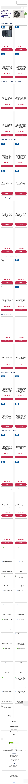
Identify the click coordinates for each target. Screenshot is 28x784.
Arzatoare (7, 672)
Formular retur (14, 774)
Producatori (14, 724)
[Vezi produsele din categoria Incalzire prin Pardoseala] (7, 565)
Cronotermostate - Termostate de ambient (21, 644)
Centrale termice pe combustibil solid (21, 702)
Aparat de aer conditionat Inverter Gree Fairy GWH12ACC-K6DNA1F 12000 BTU (20, 215)
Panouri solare (21, 556)
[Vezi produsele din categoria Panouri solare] (21, 550)
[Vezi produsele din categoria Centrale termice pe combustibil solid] (21, 695)
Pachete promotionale (14, 726)
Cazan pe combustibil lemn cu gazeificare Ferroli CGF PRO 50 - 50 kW (7, 300)
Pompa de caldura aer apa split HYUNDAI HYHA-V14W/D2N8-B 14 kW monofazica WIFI (21, 184)
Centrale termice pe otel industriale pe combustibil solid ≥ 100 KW (21, 687)
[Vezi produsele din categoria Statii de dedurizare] (7, 608)
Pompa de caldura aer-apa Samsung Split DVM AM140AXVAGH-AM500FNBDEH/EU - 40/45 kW (21, 390)
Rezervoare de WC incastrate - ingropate (7, 716)
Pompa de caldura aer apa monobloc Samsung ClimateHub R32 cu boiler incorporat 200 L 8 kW (7, 417)
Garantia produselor (14, 755)
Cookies (14, 777)
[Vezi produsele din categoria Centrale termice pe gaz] (7, 623)
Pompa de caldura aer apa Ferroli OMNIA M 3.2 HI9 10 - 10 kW (7, 474)
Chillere (21, 571)
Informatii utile (14, 729)
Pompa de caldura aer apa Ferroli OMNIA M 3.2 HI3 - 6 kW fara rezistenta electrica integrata (7, 448)
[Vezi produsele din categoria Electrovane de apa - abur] (7, 637)
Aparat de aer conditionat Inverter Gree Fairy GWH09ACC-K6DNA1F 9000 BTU (7, 215)
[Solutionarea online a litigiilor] (14, 782)
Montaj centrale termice (14, 756)
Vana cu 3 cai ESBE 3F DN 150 (7, 358)
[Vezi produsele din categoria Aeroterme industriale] (7, 594)
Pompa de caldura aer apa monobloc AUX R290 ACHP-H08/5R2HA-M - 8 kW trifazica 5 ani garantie (7, 68)
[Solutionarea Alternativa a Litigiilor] (13, 782)
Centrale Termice (7, 556)
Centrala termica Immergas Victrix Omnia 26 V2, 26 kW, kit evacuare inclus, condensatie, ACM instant (21, 506)
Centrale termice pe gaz (7, 629)
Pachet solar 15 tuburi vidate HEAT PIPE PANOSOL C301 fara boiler (7, 98)
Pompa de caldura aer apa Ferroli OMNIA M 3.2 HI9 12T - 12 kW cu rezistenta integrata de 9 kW (21, 475)
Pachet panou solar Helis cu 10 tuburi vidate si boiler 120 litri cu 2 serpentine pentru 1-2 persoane (21, 126)
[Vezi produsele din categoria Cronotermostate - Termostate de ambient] (21, 637)
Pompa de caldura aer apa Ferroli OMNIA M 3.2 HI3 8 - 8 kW (21, 447)
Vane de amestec (21, 600)
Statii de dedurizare (7, 614)
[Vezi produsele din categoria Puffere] (21, 666)
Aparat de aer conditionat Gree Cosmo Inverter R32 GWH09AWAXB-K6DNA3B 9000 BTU (21, 243)
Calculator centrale (14, 775)
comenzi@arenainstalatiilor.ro (14, 766)
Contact (14, 736)
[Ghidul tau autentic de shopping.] (16, 743)
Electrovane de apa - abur (7, 643)
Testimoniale (14, 757)
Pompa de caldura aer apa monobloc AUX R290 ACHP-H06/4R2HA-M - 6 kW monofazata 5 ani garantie (21, 41)
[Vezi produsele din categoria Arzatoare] (7, 666)
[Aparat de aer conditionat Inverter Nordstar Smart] (2, 15)
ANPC (14, 769)
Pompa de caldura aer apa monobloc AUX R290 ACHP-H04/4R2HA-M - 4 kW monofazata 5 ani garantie (7, 41)
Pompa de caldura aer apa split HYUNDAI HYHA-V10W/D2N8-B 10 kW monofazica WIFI (21, 157)
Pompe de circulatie (21, 629)
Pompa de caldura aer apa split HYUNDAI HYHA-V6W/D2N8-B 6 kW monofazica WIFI (7, 157)
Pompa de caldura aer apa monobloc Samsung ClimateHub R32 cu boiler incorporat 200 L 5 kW (7, 390)
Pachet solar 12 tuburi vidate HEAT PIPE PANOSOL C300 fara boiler (7, 125)
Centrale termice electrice (7, 701)
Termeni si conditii (14, 731)
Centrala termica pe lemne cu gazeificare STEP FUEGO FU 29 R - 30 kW (20, 300)
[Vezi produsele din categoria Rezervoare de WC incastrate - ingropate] (7, 709)
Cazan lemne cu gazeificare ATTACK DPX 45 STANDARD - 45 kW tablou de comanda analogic (21, 273)
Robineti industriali (21, 614)
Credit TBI (14, 760)
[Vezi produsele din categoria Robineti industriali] (21, 608)
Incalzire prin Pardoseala (7, 571)
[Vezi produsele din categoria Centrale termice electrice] (7, 695)
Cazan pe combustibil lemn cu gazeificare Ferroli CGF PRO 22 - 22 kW (7, 272)
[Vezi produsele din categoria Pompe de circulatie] (21, 623)
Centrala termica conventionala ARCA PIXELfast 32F (21, 533)
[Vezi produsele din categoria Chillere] (21, 565)
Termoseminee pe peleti (7, 686)
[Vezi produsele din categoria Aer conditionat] (7, 579)
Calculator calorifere (14, 776)
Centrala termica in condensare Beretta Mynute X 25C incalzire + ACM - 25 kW (7, 533)
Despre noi (14, 734)
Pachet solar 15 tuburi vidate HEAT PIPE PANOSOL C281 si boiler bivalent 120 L (20, 98)
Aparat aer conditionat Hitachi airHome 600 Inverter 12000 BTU (7, 242)
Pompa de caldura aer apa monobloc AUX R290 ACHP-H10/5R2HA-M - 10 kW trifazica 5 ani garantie (21, 68)
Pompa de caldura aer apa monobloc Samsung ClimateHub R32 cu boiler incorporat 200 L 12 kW (21, 417)
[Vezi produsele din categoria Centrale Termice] (7, 550)
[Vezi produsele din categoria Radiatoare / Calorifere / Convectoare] (21, 579)
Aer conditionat (7, 585)
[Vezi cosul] (25, 8)
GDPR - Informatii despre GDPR (14, 759)
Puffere (21, 672)
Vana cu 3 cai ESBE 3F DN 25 (21, 330)
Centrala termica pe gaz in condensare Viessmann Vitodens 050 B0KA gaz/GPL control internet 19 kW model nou (7, 506)
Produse (14, 721)
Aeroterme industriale (7, 600)
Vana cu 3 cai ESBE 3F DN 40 (7, 330)
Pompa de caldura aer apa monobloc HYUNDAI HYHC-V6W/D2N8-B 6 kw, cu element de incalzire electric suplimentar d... (7, 184)
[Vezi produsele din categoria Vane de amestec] (21, 594)
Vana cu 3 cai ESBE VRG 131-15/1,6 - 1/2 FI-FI (20, 358)
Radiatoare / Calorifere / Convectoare (21, 586)
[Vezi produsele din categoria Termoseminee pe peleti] (7, 680)
